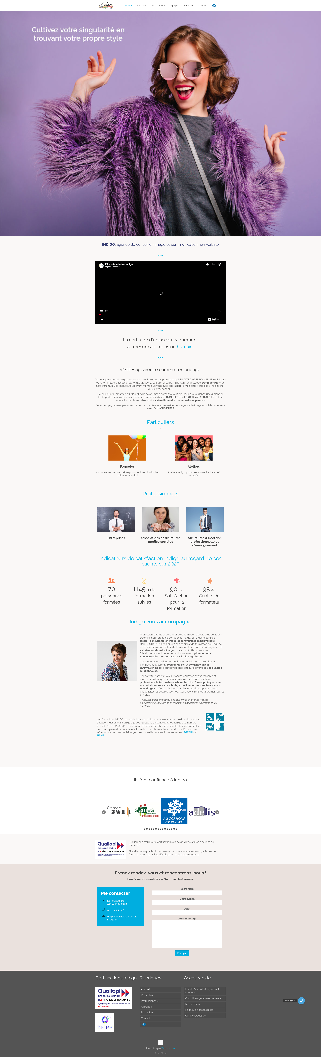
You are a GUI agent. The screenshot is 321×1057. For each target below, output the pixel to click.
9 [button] (163, 829)
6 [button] (156, 829)
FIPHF (100, 735)
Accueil (145, 989)
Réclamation (192, 1004)
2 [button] (147, 829)
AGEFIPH (189, 732)
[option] (119, 811)
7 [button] (158, 829)
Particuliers (147, 995)
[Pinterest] (162, 1053)
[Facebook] (155, 1053)
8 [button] (160, 829)
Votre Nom (187, 888)
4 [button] (151, 829)
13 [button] (172, 829)
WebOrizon (168, 1048)
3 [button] (149, 829)
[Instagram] (165, 1053)
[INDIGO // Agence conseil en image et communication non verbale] (106, 5)
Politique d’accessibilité (199, 1009)
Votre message (187, 918)
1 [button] (144, 829)
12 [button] (169, 829)
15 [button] (176, 829)
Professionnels (149, 1000)
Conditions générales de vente (203, 998)
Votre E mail (187, 898)
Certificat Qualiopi (195, 1015)
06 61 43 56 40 (115, 910)
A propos (146, 1006)
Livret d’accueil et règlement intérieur (202, 991)
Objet (187, 908)
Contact (145, 1018)
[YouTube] (158, 1053)
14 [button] (174, 829)
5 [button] (153, 829)
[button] (104, 812)
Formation (147, 1012)
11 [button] (167, 829)
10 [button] (165, 829)
